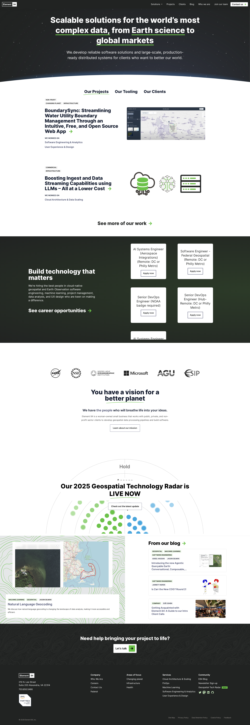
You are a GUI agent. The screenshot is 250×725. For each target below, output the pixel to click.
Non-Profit (51, 100)
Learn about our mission (125, 428)
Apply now (148, 273)
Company (156, 603)
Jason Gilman (45, 600)
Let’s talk (121, 648)
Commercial (51, 167)
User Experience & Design (59, 147)
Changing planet (53, 103)
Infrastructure (71, 103)
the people (104, 410)
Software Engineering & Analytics (64, 142)
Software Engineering (162, 555)
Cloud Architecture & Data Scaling (64, 199)
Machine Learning (16, 600)
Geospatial (32, 600)
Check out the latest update (125, 506)
